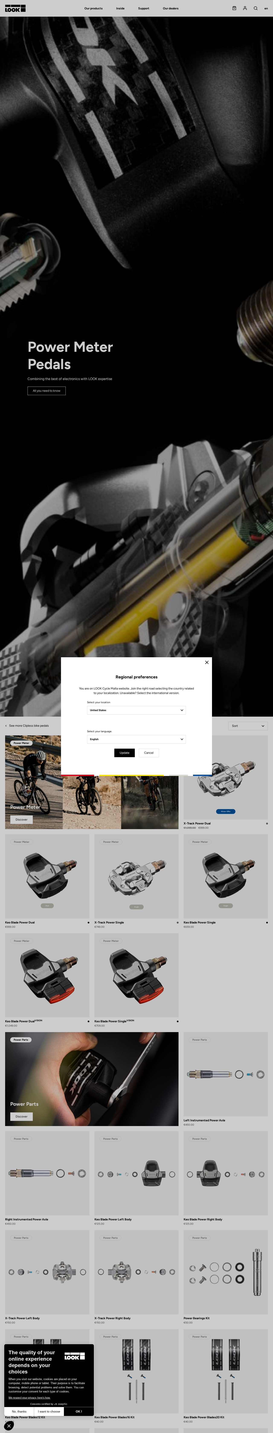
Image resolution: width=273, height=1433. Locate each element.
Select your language (99, 731)
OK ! (79, 1411)
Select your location (98, 702)
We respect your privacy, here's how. (29, 1397)
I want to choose (49, 1411)
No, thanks (19, 1411)
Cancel (149, 753)
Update (124, 753)
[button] (9, 1426)
